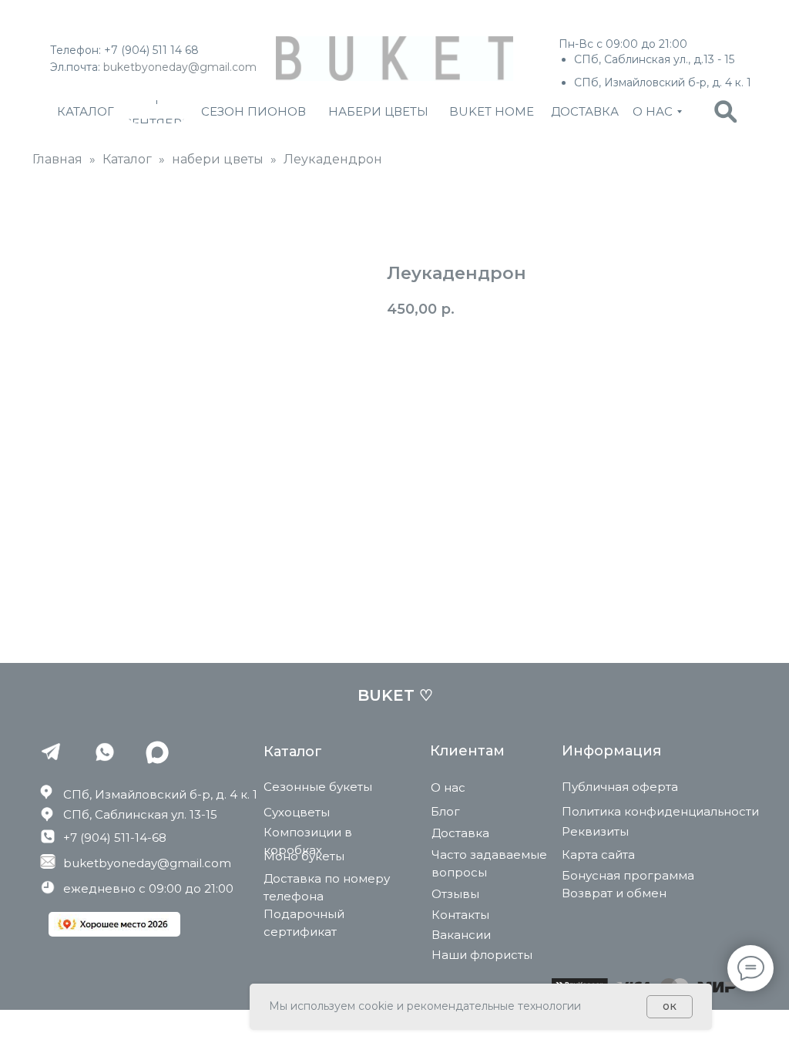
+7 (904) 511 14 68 (151, 50)
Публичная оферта (620, 786)
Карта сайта (598, 854)
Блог (445, 811)
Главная (57, 159)
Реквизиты (595, 831)
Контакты (460, 914)
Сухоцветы (297, 812)
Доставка (460, 833)
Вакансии (461, 934)
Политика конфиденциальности (660, 811)
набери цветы (218, 159)
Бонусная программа (628, 875)
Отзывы (455, 893)
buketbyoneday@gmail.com (180, 67)
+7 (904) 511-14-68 (114, 837)
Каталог (127, 159)
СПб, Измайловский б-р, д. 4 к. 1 (160, 794)
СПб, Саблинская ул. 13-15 (140, 814)
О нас (448, 787)
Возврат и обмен (614, 893)
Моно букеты (304, 856)
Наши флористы (481, 954)
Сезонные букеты (318, 786)
